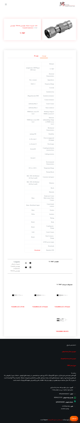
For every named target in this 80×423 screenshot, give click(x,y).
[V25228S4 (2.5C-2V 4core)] (40, 295)
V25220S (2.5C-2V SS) (17, 306)
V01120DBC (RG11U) (62, 331)
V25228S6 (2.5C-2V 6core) (62, 306)
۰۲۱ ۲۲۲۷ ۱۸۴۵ (65, 408)
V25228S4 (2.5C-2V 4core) (40, 306)
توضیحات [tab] (44, 56)
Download (37, 250)
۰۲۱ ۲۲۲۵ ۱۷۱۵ (66, 406)
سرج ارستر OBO (71, 365)
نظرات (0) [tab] (36, 56)
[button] (30, 263)
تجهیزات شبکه (30, 25)
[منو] (6, 4)
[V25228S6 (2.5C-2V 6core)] (62, 295)
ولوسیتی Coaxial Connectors (15, 267)
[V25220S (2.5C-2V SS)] (18, 295)
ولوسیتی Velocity (20, 25)
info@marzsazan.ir (64, 393)
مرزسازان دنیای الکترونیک (55, 419)
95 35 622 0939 (58, 397)
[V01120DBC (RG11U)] (62, 319)
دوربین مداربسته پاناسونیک (68, 358)
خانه (36, 25)
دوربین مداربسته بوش (69, 351)
